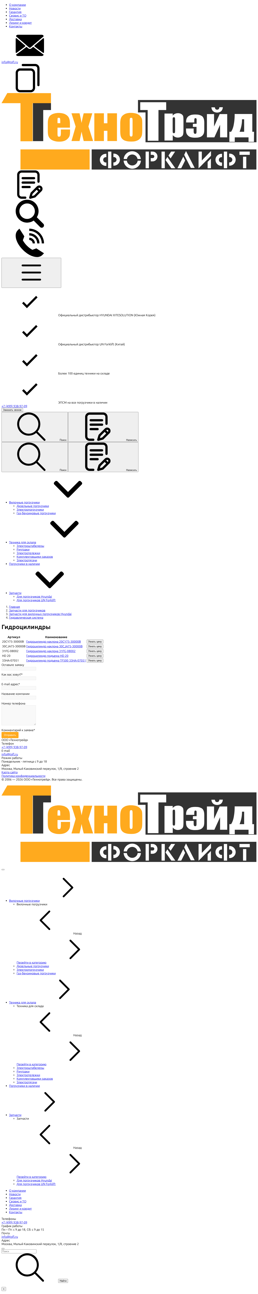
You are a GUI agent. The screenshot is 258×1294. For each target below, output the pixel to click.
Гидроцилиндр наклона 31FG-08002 (51, 651)
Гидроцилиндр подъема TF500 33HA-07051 (56, 660)
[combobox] (129, 1251)
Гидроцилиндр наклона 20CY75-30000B (53, 641)
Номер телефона (13, 703)
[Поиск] (30, 227)
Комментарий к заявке (18, 730)
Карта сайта (10, 772)
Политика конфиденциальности (23, 776)
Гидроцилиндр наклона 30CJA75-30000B (54, 646)
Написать (131, 440)
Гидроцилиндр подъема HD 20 (47, 656)
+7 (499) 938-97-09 (14, 406)
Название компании (15, 694)
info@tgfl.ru (10, 62)
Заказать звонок (12, 410)
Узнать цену (95, 641)
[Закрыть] (3, 869)
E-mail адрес (10, 684)
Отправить (10, 735)
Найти (63, 1280)
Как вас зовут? (11, 674)
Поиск (63, 440)
